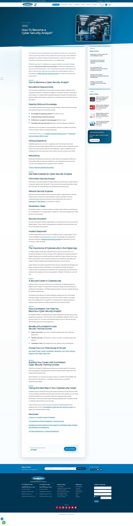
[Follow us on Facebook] (57, 507)
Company (78, 488)
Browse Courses (95, 140)
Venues (88, 4)
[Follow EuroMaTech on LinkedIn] (2, 518)
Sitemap (78, 496)
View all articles (70, 449)
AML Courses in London (62, 495)
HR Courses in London (62, 493)
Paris (36, 353)
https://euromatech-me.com (45, 496)
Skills (83, 4)
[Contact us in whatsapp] (75, 507)
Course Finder (64, 4)
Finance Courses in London (63, 491)
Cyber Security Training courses (48, 73)
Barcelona (58, 351)
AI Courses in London (62, 490)
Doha (67, 351)
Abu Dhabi (32, 351)
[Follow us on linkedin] (63, 507)
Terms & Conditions (61, 496)
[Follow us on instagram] (66, 507)
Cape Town (46, 353)
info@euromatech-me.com (45, 493)
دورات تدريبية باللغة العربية (45, 487)
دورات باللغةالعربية (101, 4)
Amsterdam (50, 351)
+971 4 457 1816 (44, 489)
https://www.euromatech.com (28, 496)
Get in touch (78, 490)
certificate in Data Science (37, 201)
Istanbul (72, 351)
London (43, 351)
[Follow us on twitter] (60, 507)
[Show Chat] (4, 522)
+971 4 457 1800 (41, 1)
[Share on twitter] (94, 469)
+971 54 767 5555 (30, 491)
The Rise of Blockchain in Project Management (44, 431)
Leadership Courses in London (64, 488)
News (77, 495)
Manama (31, 353)
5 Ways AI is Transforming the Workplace (42, 417)
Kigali (40, 353)
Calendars (100, 1)
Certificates (77, 4)
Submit (96, 501)
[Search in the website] (106, 5)
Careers (77, 493)
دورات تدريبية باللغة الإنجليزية (28, 487)
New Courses (56, 4)
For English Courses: (27, 484)
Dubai (38, 351)
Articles (28, 22)
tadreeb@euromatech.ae (45, 491)
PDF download (79, 491)
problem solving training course (55, 133)
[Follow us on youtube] (69, 507)
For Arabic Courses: (44, 484)
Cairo (63, 351)
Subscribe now (80, 468)
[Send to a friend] (101, 469)
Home (23, 22)
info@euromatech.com (29, 1)
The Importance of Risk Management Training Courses (46, 421)
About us (107, 1)
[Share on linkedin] (98, 469)
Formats (94, 4)
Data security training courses (51, 239)
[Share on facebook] (91, 469)
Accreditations (79, 486)
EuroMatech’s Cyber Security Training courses (58, 407)
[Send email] (72, 507)
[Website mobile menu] (109, 4)
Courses (70, 4)
